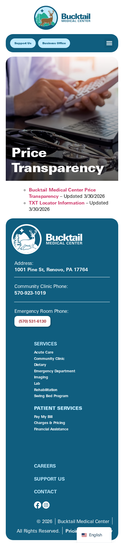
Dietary (40, 364)
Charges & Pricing (49, 423)
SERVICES (45, 344)
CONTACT (45, 491)
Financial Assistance (51, 429)
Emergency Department (54, 371)
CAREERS (45, 466)
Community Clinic (49, 358)
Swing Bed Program (51, 396)
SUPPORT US (49, 479)
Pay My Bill (43, 416)
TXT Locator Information (56, 203)
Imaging (41, 377)
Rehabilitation (46, 390)
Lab (37, 383)
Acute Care (43, 352)
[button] (109, 43)
